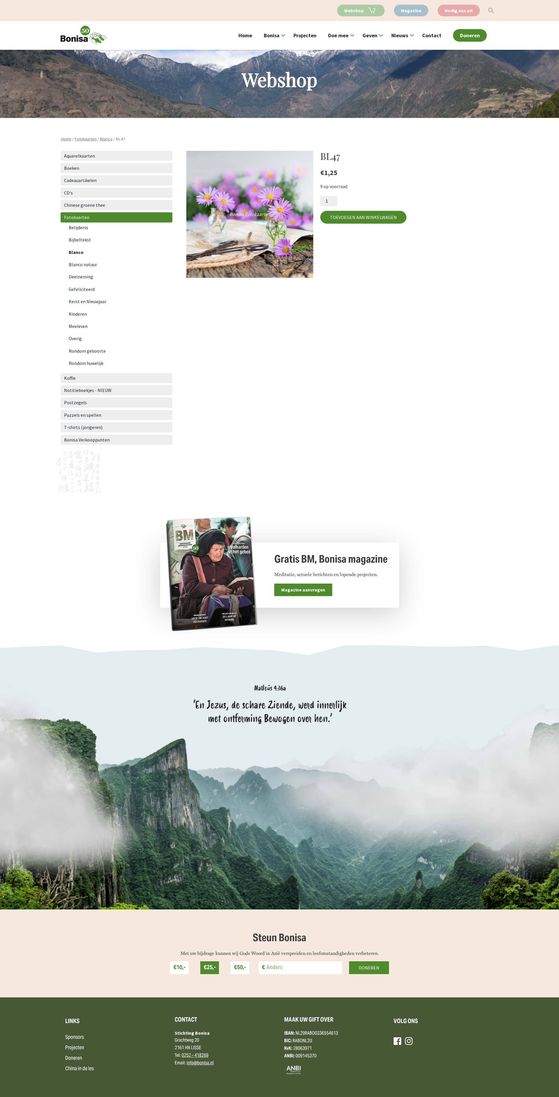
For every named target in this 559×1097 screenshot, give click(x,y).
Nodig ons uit (459, 10)
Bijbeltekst (80, 240)
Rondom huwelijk (86, 363)
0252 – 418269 (195, 1056)
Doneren (470, 35)
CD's (68, 193)
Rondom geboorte (87, 351)
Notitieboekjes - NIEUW (88, 390)
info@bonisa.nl (200, 1063)
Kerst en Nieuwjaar (87, 301)
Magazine (411, 10)
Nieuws (399, 35)
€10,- (179, 968)
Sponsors (74, 1037)
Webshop (354, 10)
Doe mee (338, 35)
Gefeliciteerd (82, 289)
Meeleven (78, 326)
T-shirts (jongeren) (83, 427)
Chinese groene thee (84, 205)
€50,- (240, 968)
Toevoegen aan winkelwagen (363, 217)
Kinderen (78, 314)
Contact (431, 35)
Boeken (71, 168)
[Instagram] (409, 1041)
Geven (369, 35)
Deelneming (81, 277)
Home (245, 35)
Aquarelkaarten (79, 156)
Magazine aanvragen (303, 590)
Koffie (70, 378)
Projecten (304, 35)
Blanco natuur (83, 264)
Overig (75, 338)
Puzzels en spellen (82, 415)
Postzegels (75, 402)
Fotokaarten (86, 139)
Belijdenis (78, 227)
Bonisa (272, 35)
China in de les (79, 1069)
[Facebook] (397, 1041)
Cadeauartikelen (80, 180)
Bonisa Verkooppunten (87, 440)
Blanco (106, 139)
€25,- (210, 968)
